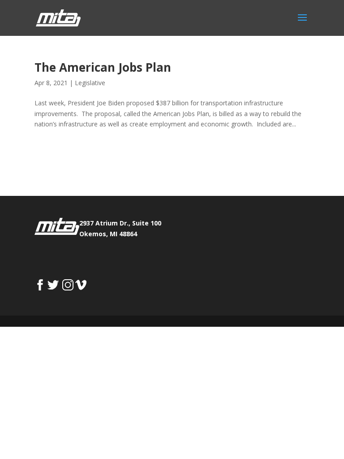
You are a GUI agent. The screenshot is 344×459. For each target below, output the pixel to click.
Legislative (90, 82)
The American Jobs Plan (102, 67)
